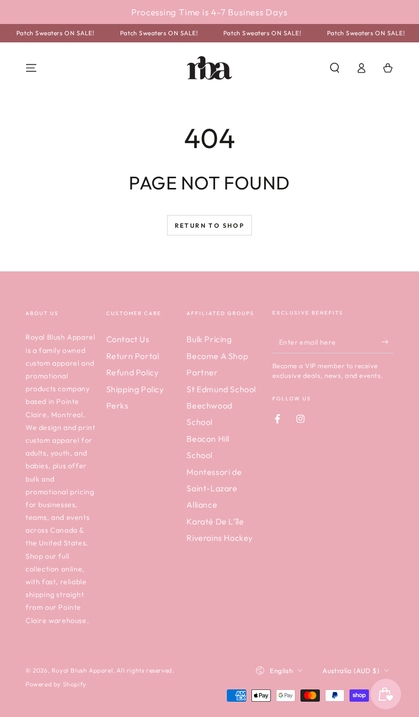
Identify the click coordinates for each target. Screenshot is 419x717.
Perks (117, 405)
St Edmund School (221, 389)
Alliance (202, 504)
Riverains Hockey (220, 538)
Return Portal (132, 356)
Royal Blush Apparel (82, 670)
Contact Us (128, 339)
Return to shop (210, 225)
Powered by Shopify (56, 684)
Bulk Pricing (209, 339)
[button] (334, 68)
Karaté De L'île (215, 521)
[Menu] (31, 68)
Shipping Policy (135, 389)
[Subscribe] (387, 341)
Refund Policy (132, 372)
